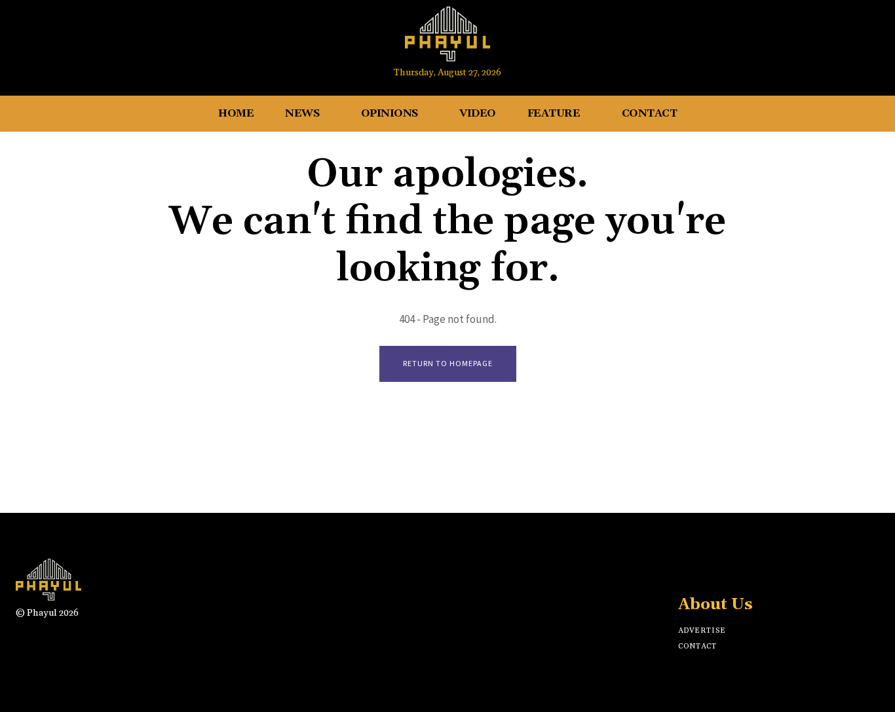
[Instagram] (811, 41)
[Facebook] (786, 41)
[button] (863, 41)
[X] (732, 570)
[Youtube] (836, 41)
